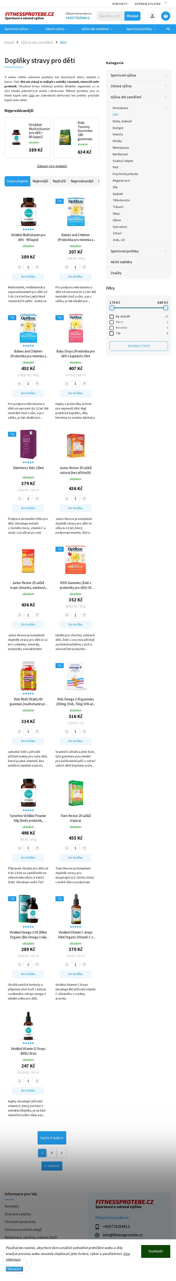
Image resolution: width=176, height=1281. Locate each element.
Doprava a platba (147, 4)
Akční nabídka (121, 262)
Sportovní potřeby (125, 251)
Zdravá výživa (121, 86)
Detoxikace (120, 108)
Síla (115, 187)
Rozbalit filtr (139, 346)
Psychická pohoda (125, 174)
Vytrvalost (120, 227)
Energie (118, 128)
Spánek (118, 194)
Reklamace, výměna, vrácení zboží (31, 1237)
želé (31, 95)
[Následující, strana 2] (52, 1153)
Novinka (142, 327)
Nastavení (14, 1269)
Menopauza (121, 147)
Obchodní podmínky (20, 1221)
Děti (115, 114)
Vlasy (116, 213)
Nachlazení (120, 154)
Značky (116, 273)
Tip (142, 333)
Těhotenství (121, 200)
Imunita (118, 134)
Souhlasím (155, 1251)
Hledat (132, 16)
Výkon (117, 220)
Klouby (117, 141)
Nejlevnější (40, 181)
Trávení (118, 207)
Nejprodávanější (82, 181)
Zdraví (117, 233)
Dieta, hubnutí (122, 121)
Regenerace (121, 180)
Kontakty (120, 4)
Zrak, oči (119, 240)
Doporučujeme (17, 181)
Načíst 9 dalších (51, 1138)
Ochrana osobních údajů (23, 1229)
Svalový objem (123, 161)
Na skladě (142, 316)
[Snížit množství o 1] (19, 267)
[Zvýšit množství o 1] (37, 267)
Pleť (115, 167)
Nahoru (54, 1166)
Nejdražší (59, 181)
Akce (142, 322)
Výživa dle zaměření (126, 97)
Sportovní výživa (123, 75)
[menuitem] (21, 29)
